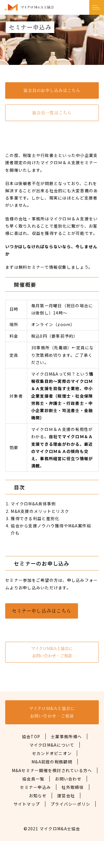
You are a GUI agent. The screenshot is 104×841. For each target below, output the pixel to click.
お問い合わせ (68, 779)
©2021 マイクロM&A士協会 (52, 828)
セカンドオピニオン (52, 753)
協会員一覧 (33, 779)
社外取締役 (72, 787)
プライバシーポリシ (70, 804)
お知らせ (38, 795)
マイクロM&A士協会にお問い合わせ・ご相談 (52, 652)
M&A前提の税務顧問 (51, 762)
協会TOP (31, 736)
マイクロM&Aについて (52, 745)
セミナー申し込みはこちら (41, 610)
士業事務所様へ (66, 736)
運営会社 (66, 795)
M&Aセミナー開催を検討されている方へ (52, 770)
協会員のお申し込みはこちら (51, 90)
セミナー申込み (35, 787)
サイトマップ (27, 804)
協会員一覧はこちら (52, 113)
